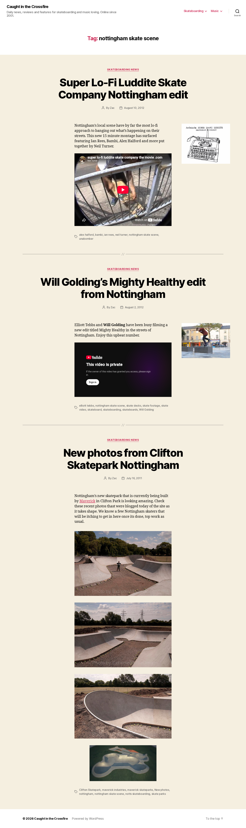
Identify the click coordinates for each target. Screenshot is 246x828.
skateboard (95, 409)
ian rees (109, 234)
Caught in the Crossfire (27, 7)
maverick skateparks (140, 789)
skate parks (159, 793)
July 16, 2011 (134, 478)
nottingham (86, 793)
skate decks (133, 405)
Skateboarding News (123, 69)
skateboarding (112, 409)
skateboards (130, 409)
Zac (112, 107)
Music (215, 11)
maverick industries (114, 789)
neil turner (121, 234)
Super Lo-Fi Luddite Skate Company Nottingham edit (123, 88)
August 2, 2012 (134, 307)
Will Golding (146, 409)
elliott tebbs (86, 405)
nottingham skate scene (143, 234)
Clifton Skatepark (90, 789)
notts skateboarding (137, 793)
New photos (161, 789)
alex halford (86, 234)
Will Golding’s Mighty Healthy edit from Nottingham (123, 287)
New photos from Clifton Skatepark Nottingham (123, 458)
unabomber (86, 238)
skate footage (151, 405)
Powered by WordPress (88, 818)
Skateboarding (193, 11)
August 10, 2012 (134, 107)
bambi (99, 234)
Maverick (87, 501)
